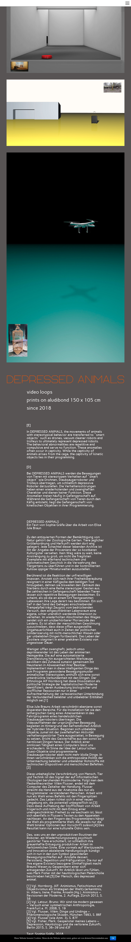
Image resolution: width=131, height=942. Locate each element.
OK (113, 938)
